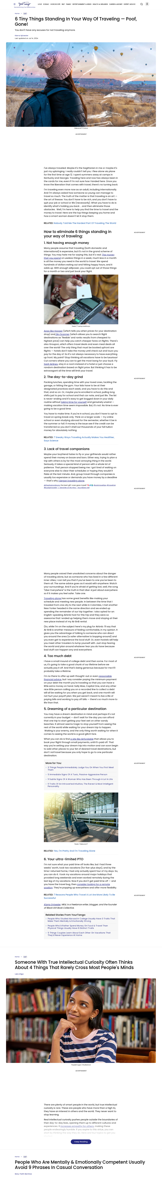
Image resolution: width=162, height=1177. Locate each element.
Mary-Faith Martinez (23, 1174)
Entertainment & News (82, 4)
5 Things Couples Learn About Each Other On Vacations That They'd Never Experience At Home (79, 934)
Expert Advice (129, 4)
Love (40, 4)
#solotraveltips (100, 485)
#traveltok (111, 485)
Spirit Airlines (51, 364)
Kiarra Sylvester (21, 35)
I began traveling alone (71, 480)
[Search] (141, 3)
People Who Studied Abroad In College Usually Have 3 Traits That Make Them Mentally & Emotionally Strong (81, 919)
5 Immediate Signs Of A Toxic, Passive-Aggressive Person (77, 774)
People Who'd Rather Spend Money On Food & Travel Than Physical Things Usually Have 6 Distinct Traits (78, 927)
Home (17, 13)
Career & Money (115, 4)
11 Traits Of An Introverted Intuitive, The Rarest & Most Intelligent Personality (80, 785)
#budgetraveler (50, 487)
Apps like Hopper (53, 330)
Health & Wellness (100, 4)
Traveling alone (53, 598)
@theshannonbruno (52, 485)
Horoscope (55, 4)
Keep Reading (81, 1141)
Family (68, 4)
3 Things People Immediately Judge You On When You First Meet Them (81, 768)
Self (63, 4)
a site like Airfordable (82, 738)
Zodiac (46, 4)
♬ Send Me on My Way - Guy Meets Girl (73, 487)
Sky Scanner (62, 334)
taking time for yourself (74, 402)
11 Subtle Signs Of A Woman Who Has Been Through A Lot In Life (80, 779)
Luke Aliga (19, 974)
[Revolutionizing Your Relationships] (25, 4)
